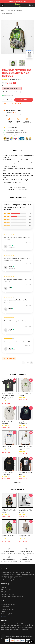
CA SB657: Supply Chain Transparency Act (12, 596)
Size (3, 85)
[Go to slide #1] (13, 63)
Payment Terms (5, 606)
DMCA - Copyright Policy (7, 594)
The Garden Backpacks (8, 13)
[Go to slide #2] (22, 63)
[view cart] (33, 5)
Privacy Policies (5, 592)
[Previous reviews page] (23, 362)
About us (3, 587)
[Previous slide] (3, 37)
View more (17, 482)
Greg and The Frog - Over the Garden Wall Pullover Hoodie (25, 448)
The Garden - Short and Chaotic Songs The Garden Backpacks (26, 510)
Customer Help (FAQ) (6, 614)
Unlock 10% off (3, 636)
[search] (30, 5)
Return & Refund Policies (7, 609)
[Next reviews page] (31, 362)
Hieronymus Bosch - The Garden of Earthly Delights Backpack (9, 510)
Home (2, 10)
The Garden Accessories (13, 10)
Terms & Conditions (6, 589)
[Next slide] (31, 37)
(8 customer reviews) (15, 79)
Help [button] (32, 641)
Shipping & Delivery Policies (8, 604)
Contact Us (4, 611)
